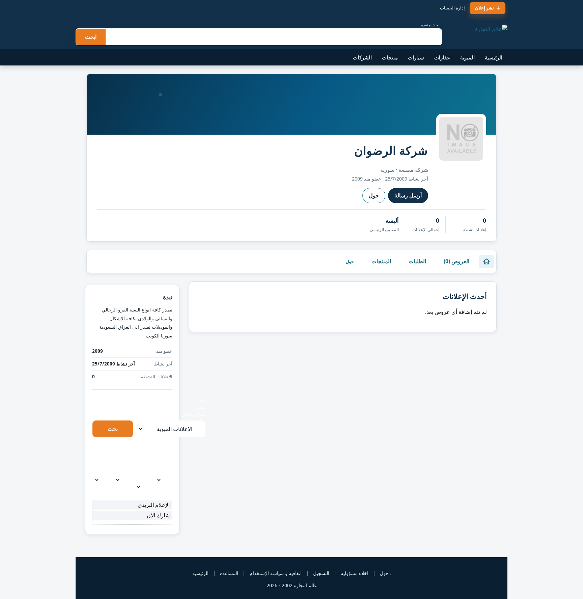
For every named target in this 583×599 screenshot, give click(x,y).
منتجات (390, 57)
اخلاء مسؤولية (354, 573)
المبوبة (467, 57)
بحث (113, 428)
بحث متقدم (430, 25)
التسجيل (321, 573)
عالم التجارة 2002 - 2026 (292, 585)
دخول (385, 573)
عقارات (442, 57)
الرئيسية (493, 57)
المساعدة (229, 573)
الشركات (362, 57)
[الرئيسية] (486, 261)
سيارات (416, 57)
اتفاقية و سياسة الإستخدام (276, 573)
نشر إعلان (484, 8)
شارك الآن (158, 515)
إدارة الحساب (452, 8)
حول (374, 195)
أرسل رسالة (408, 195)
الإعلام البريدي (154, 505)
